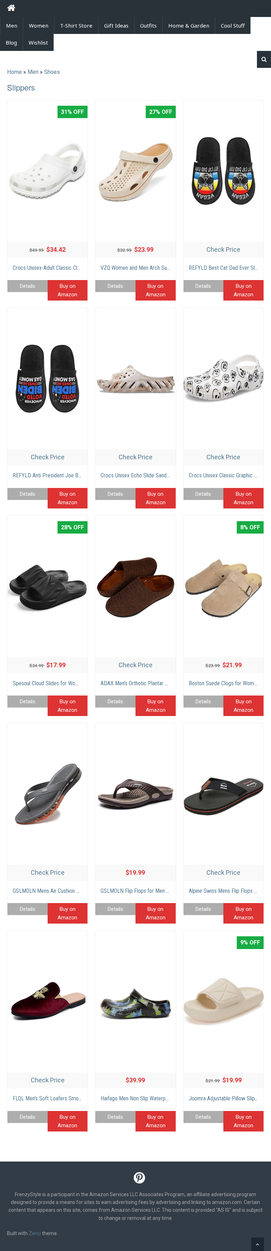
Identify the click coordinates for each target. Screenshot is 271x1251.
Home (14, 72)
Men (11, 25)
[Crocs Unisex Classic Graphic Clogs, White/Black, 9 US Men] (223, 378)
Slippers (21, 87)
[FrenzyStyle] (11, 9)
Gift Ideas (116, 25)
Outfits (148, 25)
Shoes (52, 72)
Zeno (35, 1233)
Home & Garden (188, 25)
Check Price (223, 249)
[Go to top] (257, 1244)
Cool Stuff (233, 25)
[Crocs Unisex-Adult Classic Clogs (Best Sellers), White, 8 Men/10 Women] (47, 171)
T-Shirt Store (76, 25)
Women (38, 25)
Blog (11, 42)
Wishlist (38, 42)
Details (27, 286)
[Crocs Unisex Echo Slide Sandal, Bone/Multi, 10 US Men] (135, 378)
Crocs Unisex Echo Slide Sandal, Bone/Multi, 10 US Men (162, 475)
